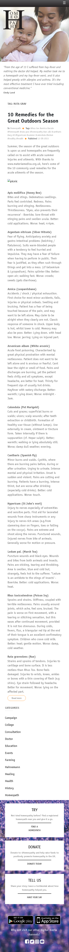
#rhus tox (34, 128)
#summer (31, 135)
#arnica (43, 128)
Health (9, 781)
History (9, 788)
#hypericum (20, 135)
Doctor (9, 739)
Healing (10, 774)
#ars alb (47, 131)
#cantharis (56, 131)
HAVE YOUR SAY (34, 897)
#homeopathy (36, 131)
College (9, 724)
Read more (17, 698)
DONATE (34, 847)
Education (11, 746)
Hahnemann (12, 767)
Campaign (11, 717)
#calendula (41, 135)
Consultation (13, 732)
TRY (34, 809)
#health (19, 138)
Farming (10, 760)
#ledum (49, 135)
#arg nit (11, 135)
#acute (50, 128)
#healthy (12, 138)
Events (9, 753)
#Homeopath (13, 131)
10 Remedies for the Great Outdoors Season (33, 117)
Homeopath (12, 795)
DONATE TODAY (34, 863)
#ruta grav (24, 131)
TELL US (34, 880)
